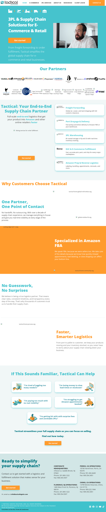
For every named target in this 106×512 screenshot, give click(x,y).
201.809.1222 (64, 475)
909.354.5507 (62, 494)
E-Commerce (34, 3)
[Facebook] (93, 507)
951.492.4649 (91, 473)
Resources (68, 3)
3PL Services (46, 3)
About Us (57, 3)
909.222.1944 (91, 489)
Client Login (80, 3)
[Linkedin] (90, 507)
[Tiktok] (103, 507)
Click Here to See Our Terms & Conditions (15, 509)
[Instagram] (97, 507)
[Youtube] (100, 507)
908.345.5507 (62, 478)
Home (25, 3)
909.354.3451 (88, 475)
